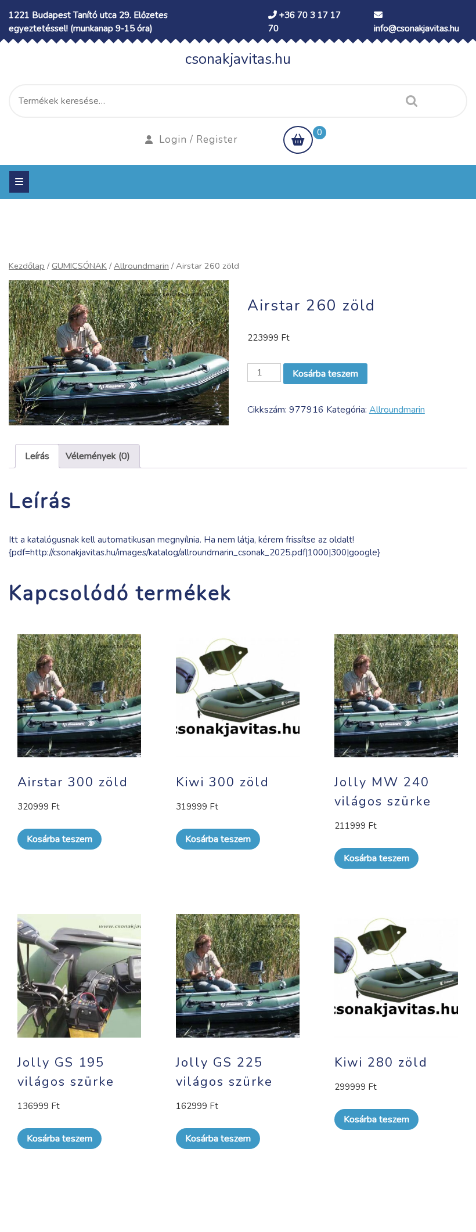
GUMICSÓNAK (79, 266)
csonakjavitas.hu (238, 59)
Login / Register (198, 139)
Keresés (408, 101)
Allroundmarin (141, 266)
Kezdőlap (27, 266)
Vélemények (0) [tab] (98, 456)
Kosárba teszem (325, 373)
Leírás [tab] (37, 456)
